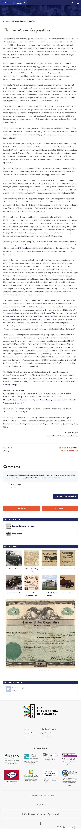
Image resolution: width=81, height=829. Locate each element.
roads (67, 63)
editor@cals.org (40, 804)
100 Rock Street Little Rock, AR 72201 (40, 795)
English (62, 827)
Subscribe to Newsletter (48, 729)
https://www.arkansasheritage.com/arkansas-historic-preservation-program (33, 423)
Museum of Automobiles (52, 381)
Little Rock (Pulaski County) (28, 91)
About (27, 729)
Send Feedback (71, 451)
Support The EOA (46, 733)
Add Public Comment (66, 496)
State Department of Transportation (20, 72)
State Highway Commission (62, 69)
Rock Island (58, 134)
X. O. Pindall (22, 248)
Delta (56, 100)
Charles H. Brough (43, 316)
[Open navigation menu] (78, 2)
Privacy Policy (45, 736)
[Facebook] (40, 824)
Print (23, 508)
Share (61, 508)
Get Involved (29, 736)
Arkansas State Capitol (15, 316)
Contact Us (28, 733)
